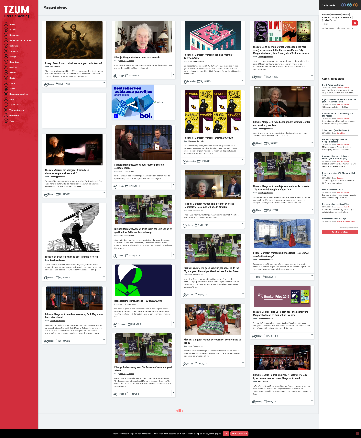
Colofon (325, 20)
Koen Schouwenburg (127, 304)
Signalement (15, 105)
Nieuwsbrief (346, 17)
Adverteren (336, 15)
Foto (11, 121)
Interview (13, 51)
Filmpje (12, 72)
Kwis (11, 99)
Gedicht (13, 67)
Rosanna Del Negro (196, 61)
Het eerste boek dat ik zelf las (335, 204)
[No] (357, 433)
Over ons (326, 15)
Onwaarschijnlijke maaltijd (334, 218)
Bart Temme (263, 381)
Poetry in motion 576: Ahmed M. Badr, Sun (339, 174)
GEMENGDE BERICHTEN (346, 221)
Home (12, 24)
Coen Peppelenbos (126, 61)
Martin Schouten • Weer (333, 189)
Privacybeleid (239, 434)
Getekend (14, 115)
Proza (12, 83)
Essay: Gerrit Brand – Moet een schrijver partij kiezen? (73, 63)
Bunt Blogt (341, 133)
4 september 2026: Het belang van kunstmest (337, 114)
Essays (12, 56)
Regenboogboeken (18, 94)
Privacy (333, 20)
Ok (226, 434)
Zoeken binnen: (328, 28)
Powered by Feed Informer (349, 227)
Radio (12, 78)
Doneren (326, 17)
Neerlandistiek (343, 88)
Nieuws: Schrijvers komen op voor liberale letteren (71, 256)
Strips (12, 89)
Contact (345, 15)
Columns (13, 46)
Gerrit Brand (55, 66)
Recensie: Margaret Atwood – (208, 137)
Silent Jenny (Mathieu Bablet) (335, 130)
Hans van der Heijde (196, 141)
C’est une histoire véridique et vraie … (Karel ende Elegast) (335, 157)
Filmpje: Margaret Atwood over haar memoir (137, 57)
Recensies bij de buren (20, 40)
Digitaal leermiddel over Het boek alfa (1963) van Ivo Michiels (339, 100)
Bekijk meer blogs (340, 232)
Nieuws (12, 30)
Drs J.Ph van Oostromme (333, 85)
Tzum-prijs (335, 17)
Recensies (14, 35)
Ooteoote (340, 178)
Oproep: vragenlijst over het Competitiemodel (334, 140)
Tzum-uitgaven (16, 110)
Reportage (14, 62)
